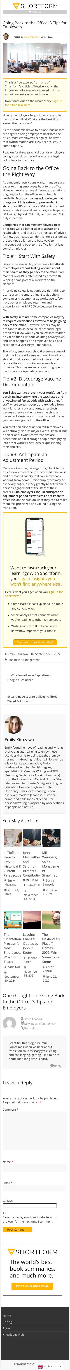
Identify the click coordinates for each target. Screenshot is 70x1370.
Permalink (31, 1028)
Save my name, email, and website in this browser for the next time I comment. (30, 1219)
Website (8, 1201)
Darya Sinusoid (49, 882)
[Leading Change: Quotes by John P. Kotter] (32, 912)
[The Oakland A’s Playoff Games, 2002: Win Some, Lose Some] (51, 912)
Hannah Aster (31, 960)
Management (31, 660)
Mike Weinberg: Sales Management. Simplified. (50, 863)
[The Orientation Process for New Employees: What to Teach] (13, 912)
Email (7, 1183)
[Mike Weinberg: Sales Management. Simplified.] (51, 831)
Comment (10, 1109)
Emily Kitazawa (31, 36)
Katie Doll (33, 885)
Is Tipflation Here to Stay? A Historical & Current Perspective (13, 863)
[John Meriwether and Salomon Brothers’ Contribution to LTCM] (32, 831)
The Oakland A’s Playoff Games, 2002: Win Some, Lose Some (51, 948)
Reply (57, 1066)
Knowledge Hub (13, 1335)
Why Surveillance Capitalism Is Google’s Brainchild (29, 677)
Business (14, 660)
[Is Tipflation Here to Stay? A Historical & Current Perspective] (13, 831)
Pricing (7, 1322)
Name (8, 1162)
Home (7, 1316)
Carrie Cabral (48, 969)
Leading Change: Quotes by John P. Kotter (30, 943)
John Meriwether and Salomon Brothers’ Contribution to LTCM (31, 866)
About (7, 1328)
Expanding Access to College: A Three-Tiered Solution (32, 699)
